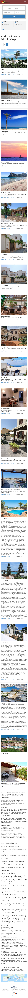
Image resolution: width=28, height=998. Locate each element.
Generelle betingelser (10, 995)
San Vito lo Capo (12, 74)
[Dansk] (20, 2)
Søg (14, 16)
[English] (21, 2)
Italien (2, 74)
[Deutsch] (18, 2)
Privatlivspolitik (19, 995)
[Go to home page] (5, 2)
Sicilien (6, 74)
